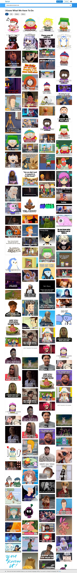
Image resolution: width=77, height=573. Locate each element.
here (60, 571)
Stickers (17, 14)
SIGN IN (66, 1)
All (6, 14)
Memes (23, 14)
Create (60, 1)
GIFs (11, 14)
